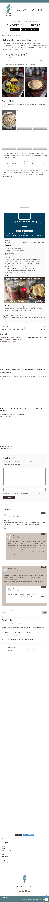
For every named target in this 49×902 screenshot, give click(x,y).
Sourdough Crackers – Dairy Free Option (34, 409)
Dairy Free (4, 852)
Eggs (3, 854)
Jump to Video (25, 29)
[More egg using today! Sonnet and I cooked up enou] (36, 672)
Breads (3, 848)
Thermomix (4, 867)
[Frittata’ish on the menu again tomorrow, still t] (13, 728)
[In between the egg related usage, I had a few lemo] (36, 700)
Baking (3, 846)
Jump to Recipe (15, 29)
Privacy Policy (5, 897)
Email (28, 489)
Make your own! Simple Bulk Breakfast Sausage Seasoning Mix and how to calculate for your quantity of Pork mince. (11, 371)
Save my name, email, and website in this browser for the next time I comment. (23, 493)
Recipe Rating (7, 464)
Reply (43, 513)
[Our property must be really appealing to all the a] (36, 739)
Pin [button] (25, 231)
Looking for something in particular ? (11, 610)
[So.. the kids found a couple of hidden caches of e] (36, 789)
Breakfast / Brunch (6, 850)
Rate (31, 231)
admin (14, 536)
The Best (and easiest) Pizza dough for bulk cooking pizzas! (15, 624)
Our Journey (44, 328)
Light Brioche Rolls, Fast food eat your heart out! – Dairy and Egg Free (18, 639)
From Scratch (5, 856)
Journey (3, 858)
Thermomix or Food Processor (14, 242)
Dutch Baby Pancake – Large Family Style (12, 328)
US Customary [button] (7, 255)
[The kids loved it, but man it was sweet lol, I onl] (13, 821)
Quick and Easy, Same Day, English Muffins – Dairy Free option (16, 632)
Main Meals (4, 861)
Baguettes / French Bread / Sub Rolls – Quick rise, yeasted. (15, 636)
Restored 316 (44, 899)
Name (6, 489)
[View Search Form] (3, 1)
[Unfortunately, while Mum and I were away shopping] (13, 780)
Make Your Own (6, 863)
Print (19, 231)
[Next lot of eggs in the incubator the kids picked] (13, 659)
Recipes (4, 865)
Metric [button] (14, 255)
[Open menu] (46, 10)
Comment (7, 469)
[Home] (12, 21)
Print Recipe (35, 29)
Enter (45, 612)
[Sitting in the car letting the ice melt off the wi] (13, 701)
